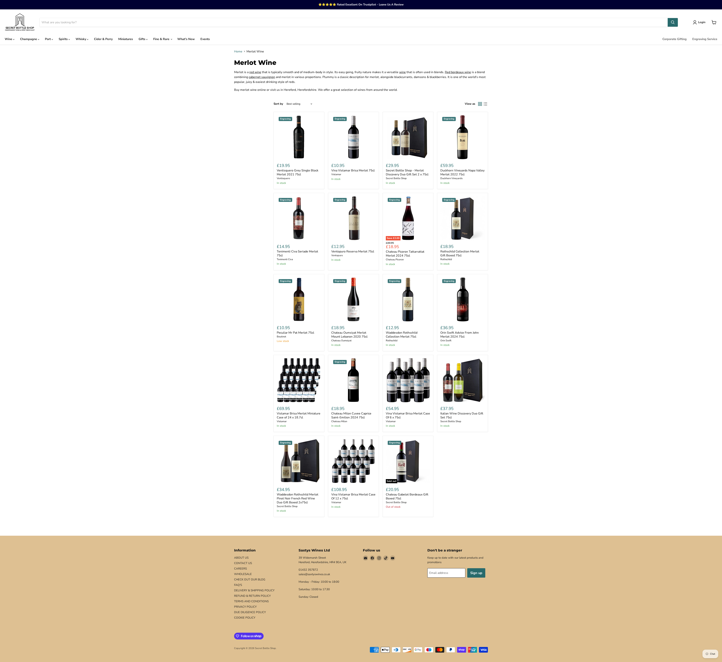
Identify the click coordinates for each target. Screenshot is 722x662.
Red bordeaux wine (458, 72)
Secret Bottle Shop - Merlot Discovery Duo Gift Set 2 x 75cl (407, 172)
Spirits (63, 39)
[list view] (485, 104)
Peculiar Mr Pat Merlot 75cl (295, 333)
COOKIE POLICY (244, 618)
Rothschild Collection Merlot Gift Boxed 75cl (459, 253)
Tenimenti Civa (285, 259)
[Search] (673, 22)
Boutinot (281, 336)
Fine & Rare (161, 39)
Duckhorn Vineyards (451, 178)
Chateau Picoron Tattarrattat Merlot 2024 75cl (405, 254)
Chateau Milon (339, 421)
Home (238, 51)
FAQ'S (238, 585)
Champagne (29, 39)
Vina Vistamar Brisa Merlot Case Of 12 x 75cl (353, 496)
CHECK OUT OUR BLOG (249, 579)
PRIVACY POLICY (245, 607)
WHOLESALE (243, 574)
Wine (9, 39)
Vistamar (336, 174)
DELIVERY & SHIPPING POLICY (254, 590)
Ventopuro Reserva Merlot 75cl (352, 251)
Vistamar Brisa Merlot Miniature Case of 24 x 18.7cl (298, 415)
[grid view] (480, 104)
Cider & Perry (103, 39)
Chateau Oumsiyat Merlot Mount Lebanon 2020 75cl (349, 335)
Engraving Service (704, 39)
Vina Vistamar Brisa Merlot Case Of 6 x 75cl (408, 415)
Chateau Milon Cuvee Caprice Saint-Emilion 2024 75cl (351, 415)
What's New (186, 39)
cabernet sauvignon (262, 77)
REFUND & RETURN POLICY (252, 596)
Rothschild (446, 259)
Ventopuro (337, 255)
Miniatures (125, 39)
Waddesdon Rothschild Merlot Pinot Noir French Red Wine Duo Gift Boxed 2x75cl (297, 498)
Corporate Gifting (674, 39)
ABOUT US (241, 558)
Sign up (476, 573)
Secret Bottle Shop (396, 178)
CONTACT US (243, 563)
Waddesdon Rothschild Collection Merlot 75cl (401, 335)
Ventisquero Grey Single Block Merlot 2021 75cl (297, 172)
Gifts (142, 39)
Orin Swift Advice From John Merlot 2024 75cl (459, 335)
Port (48, 39)
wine (402, 72)
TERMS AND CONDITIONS (251, 601)
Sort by (278, 103)
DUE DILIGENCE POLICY (250, 612)
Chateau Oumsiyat (341, 340)
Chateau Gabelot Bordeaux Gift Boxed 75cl (407, 496)
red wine (255, 72)
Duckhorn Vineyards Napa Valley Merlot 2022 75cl (462, 172)
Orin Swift (445, 340)
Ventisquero (283, 178)
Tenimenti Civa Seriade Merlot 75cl (297, 253)
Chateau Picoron (395, 259)
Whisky (81, 39)
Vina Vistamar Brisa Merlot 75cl (353, 170)
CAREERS (240, 568)
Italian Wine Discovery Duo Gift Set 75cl (461, 415)
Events (205, 39)
